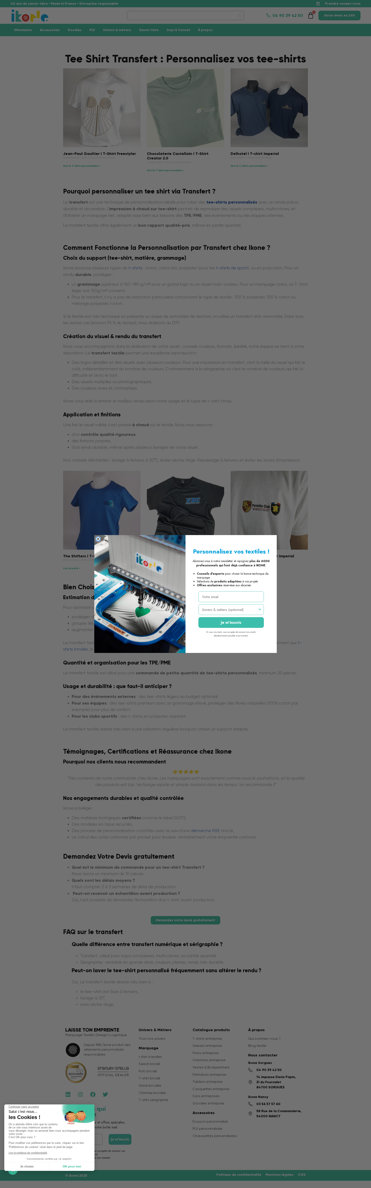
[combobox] (230, 609)
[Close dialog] (98, 539)
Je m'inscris (231, 622)
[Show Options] (260, 609)
